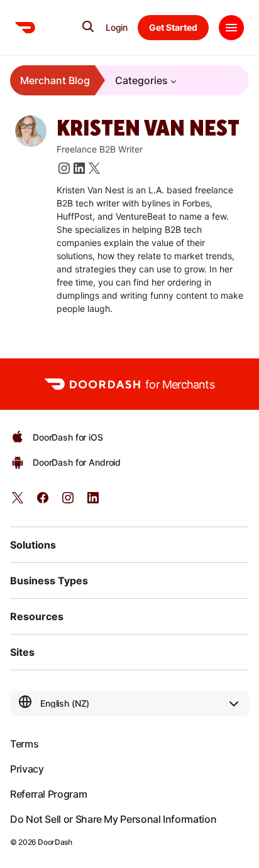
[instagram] (67, 501)
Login (117, 27)
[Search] (88, 26)
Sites (22, 652)
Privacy (26, 769)
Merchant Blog (55, 80)
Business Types (49, 580)
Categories (141, 80)
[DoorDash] (25, 27)
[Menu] (231, 27)
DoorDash (55, 842)
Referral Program (48, 794)
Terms (24, 743)
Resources (36, 616)
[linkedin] (93, 501)
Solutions (33, 544)
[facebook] (42, 501)
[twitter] (17, 501)
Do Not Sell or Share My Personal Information (113, 819)
